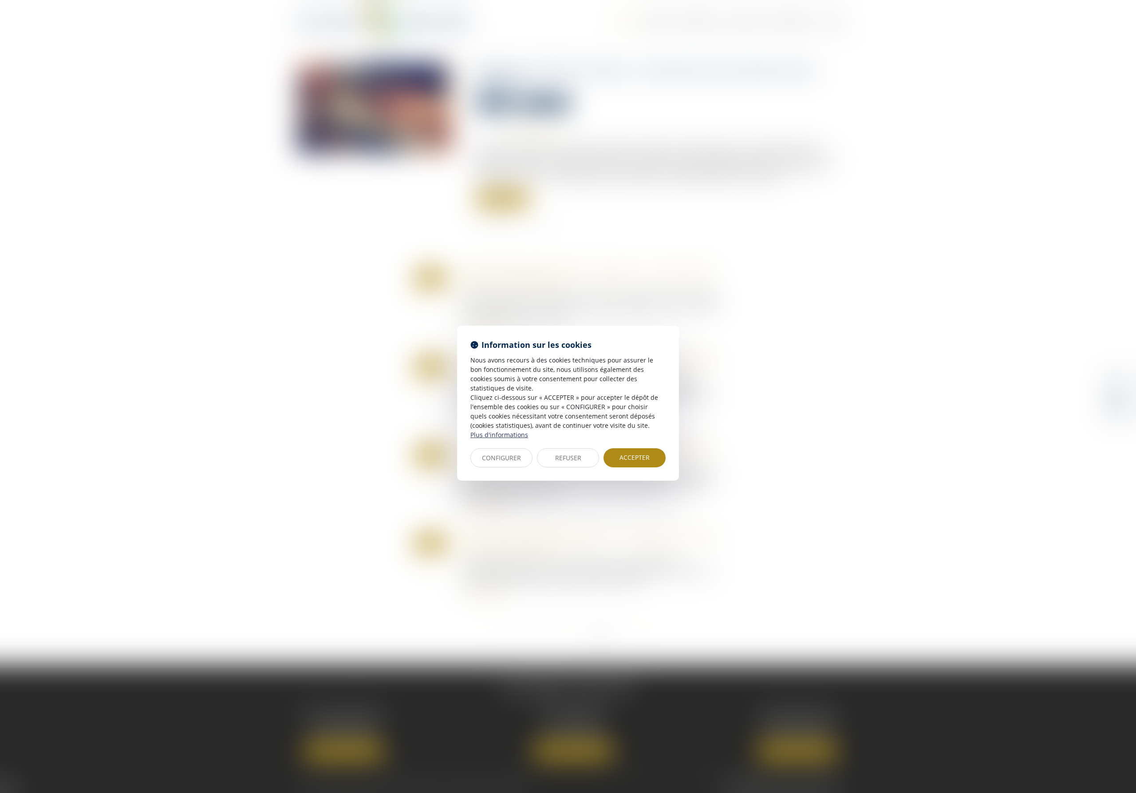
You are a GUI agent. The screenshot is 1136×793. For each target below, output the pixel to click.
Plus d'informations (499, 434)
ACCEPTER (634, 457)
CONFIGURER (501, 458)
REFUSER (568, 458)
